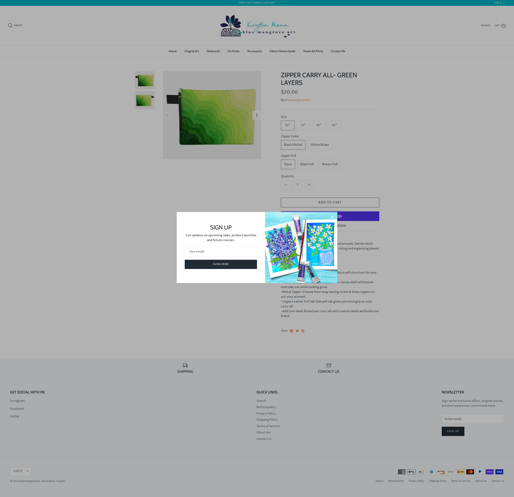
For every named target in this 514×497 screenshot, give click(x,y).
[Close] (332, 217)
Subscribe (221, 264)
